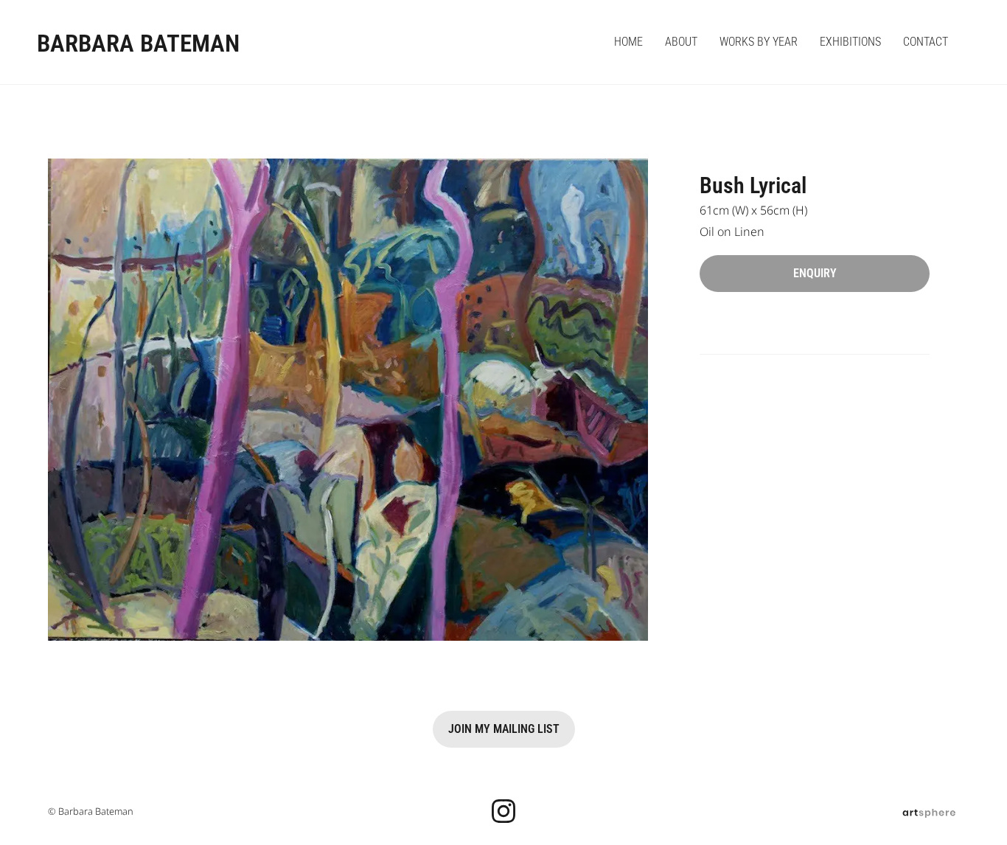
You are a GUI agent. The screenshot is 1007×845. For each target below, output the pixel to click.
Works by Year (758, 42)
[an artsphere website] (929, 811)
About (681, 42)
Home (628, 42)
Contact (925, 42)
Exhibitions (850, 42)
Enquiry (815, 273)
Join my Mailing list (504, 729)
